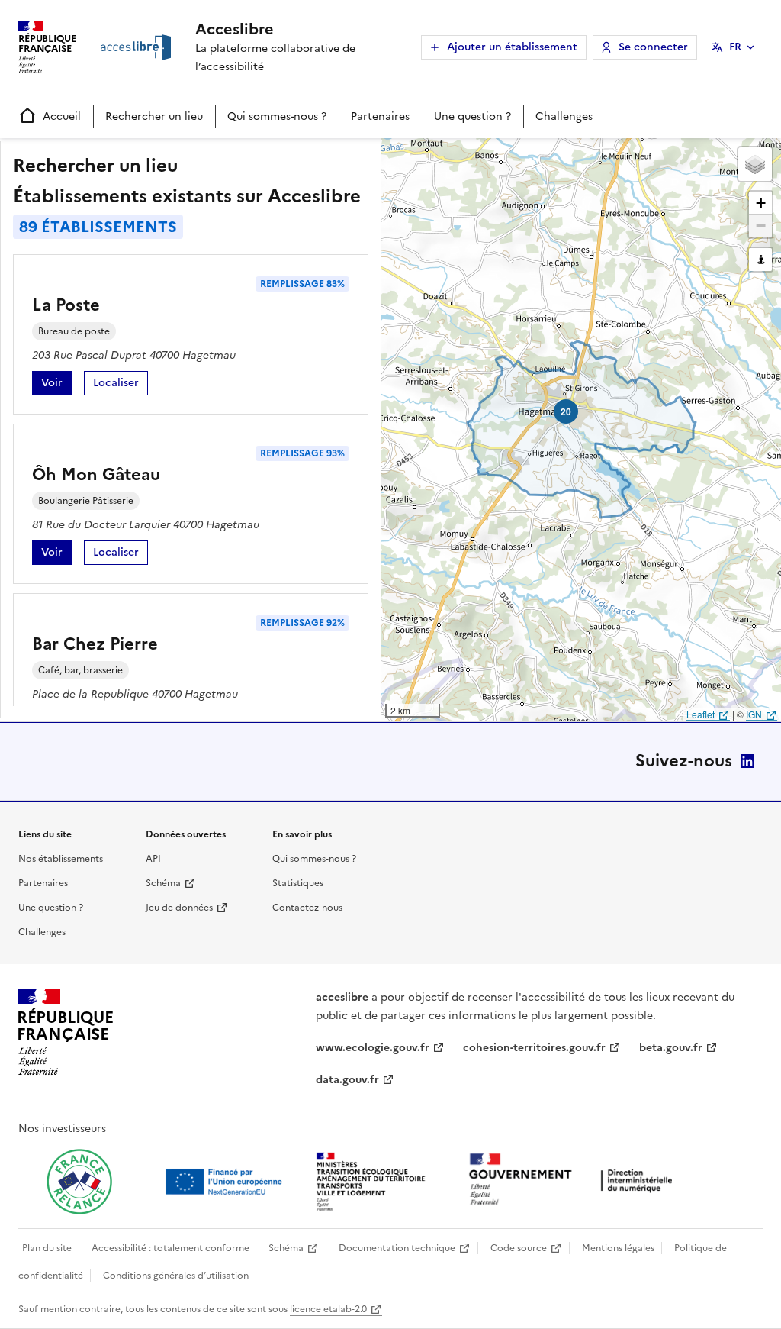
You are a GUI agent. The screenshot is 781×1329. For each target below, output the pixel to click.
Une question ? (472, 116)
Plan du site (47, 1248)
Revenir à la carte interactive (501, 156)
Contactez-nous (307, 907)
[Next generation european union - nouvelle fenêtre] (226, 1181)
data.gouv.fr (347, 1080)
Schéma (163, 883)
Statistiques (297, 883)
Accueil (62, 116)
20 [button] (566, 411)
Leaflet (700, 714)
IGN (754, 714)
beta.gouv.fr (670, 1048)
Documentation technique (397, 1248)
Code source (518, 1248)
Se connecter (653, 47)
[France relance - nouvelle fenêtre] (79, 1181)
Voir (56, 385)
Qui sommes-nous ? (276, 116)
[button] (755, 164)
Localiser (120, 385)
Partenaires (380, 116)
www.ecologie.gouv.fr (372, 1048)
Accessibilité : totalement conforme (170, 1248)
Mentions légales (618, 1248)
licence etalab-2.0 (328, 1309)
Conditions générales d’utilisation (176, 1275)
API (153, 859)
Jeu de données (179, 907)
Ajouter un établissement (512, 47)
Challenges (564, 116)
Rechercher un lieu (154, 116)
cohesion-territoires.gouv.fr (534, 1048)
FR (735, 47)
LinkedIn (747, 761)
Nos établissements (60, 859)
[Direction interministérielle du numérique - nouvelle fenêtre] (574, 1180)
